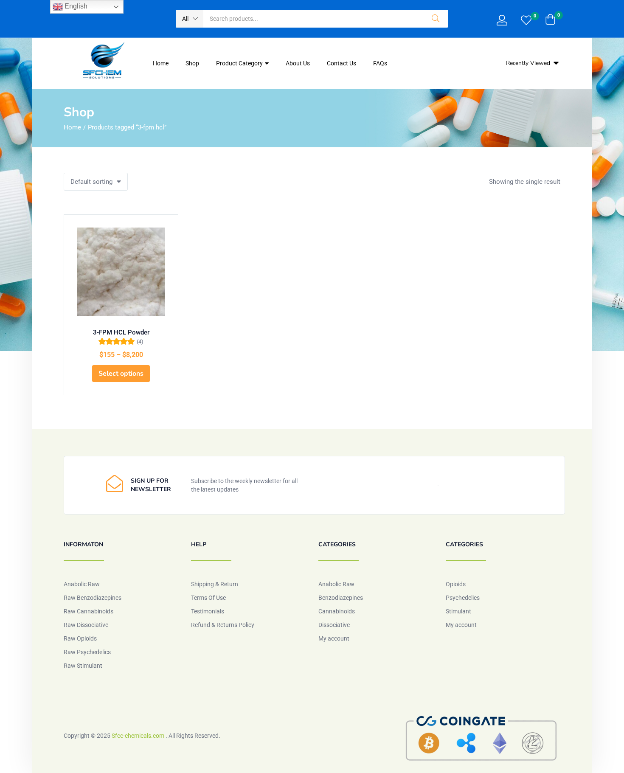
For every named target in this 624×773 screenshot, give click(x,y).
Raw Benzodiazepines (92, 597)
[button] (189, 19)
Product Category (240, 63)
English (75, 6)
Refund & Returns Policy (222, 624)
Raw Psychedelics (87, 652)
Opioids (456, 584)
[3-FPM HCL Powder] (121, 272)
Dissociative (334, 624)
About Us (298, 63)
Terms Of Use (208, 597)
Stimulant (458, 611)
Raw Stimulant (83, 665)
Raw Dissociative (86, 624)
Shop (192, 63)
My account (333, 638)
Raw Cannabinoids (88, 611)
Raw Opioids (80, 638)
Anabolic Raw (82, 584)
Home (161, 63)
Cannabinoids (336, 611)
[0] (526, 21)
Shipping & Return (214, 584)
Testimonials (207, 611)
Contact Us (341, 63)
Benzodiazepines (340, 597)
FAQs (380, 63)
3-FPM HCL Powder (121, 332)
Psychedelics (463, 597)
